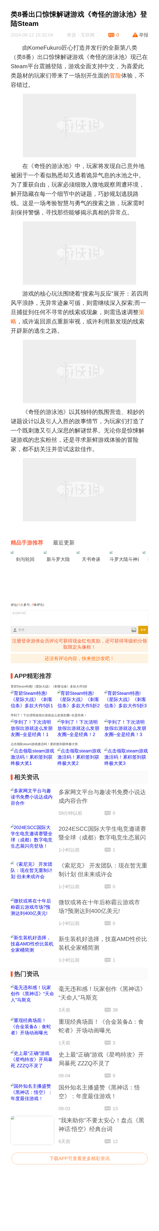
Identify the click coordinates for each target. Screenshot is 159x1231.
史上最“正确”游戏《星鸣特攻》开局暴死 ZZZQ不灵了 (101, 1058)
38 (115, 1010)
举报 (143, 35)
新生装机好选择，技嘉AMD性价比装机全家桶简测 (103, 943)
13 (115, 1108)
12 (115, 1141)
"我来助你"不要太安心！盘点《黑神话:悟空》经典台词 (101, 1124)
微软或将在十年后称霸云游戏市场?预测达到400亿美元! (99, 906)
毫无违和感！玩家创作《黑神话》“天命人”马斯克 (102, 993)
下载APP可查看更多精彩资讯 (79, 1158)
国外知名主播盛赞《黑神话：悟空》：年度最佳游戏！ (99, 1091)
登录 (21, 629)
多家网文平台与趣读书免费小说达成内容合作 (102, 796)
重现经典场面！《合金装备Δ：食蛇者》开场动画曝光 (101, 1026)
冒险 (115, 75)
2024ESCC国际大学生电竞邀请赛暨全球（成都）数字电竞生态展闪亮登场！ (102, 834)
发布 (143, 629)
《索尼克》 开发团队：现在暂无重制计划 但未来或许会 (103, 869)
